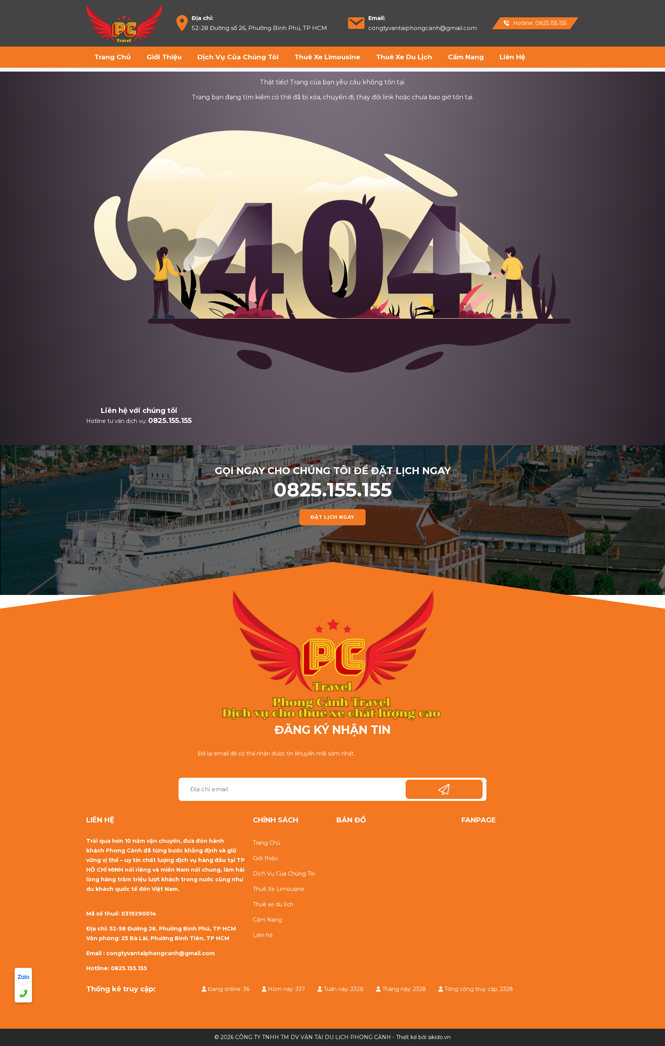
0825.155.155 (170, 420)
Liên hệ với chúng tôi (139, 410)
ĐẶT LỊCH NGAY (332, 517)
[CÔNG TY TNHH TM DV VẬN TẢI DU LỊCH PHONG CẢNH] (124, 22)
